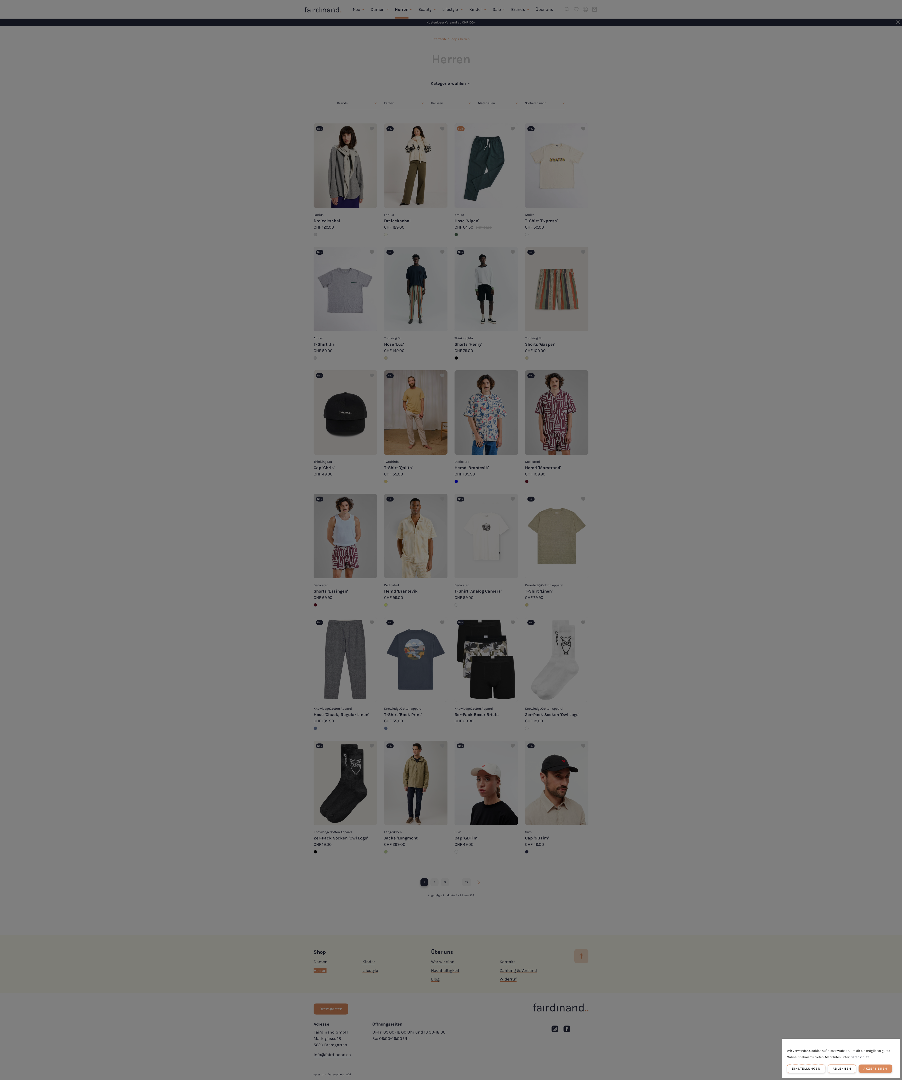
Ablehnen (842, 1069)
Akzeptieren (875, 1069)
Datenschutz (860, 1057)
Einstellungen (806, 1069)
